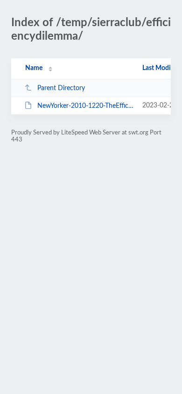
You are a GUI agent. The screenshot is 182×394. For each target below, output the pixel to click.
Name (33, 68)
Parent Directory (61, 88)
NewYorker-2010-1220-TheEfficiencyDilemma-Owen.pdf (85, 106)
